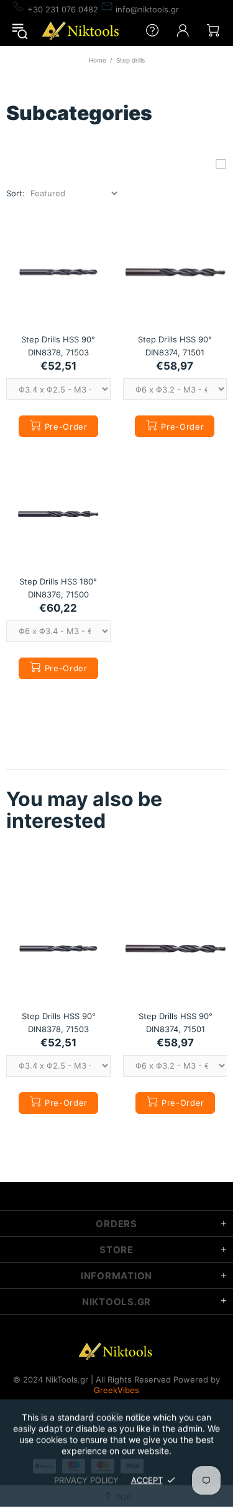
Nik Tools (82, 31)
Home (97, 60)
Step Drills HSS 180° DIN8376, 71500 (58, 587)
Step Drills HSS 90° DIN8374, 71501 (175, 345)
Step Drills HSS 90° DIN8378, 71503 (58, 345)
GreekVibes (116, 1390)
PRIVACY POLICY (86, 1480)
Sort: (15, 193)
